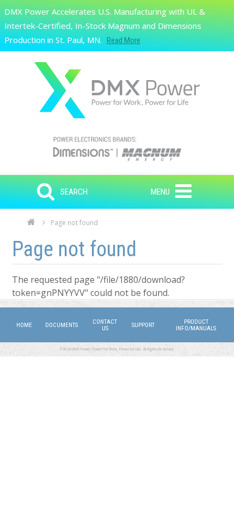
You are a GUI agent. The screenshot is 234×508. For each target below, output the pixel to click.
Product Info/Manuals (196, 325)
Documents (61, 325)
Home (31, 225)
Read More (123, 40)
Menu (160, 192)
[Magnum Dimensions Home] (117, 90)
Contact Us (105, 325)
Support (143, 325)
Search (74, 192)
